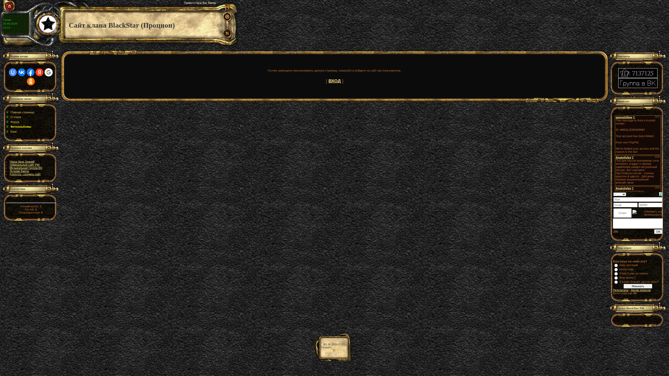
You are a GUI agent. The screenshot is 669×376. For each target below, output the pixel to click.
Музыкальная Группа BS (26, 167)
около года (626, 269)
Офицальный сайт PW (24, 164)
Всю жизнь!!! (627, 277)
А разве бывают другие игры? (639, 281)
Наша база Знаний (22, 161)
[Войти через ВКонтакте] (22, 72)
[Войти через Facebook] (30, 72)
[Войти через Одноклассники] (31, 81)
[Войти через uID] (13, 72)
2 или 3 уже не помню (633, 273)
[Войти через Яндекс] (39, 72)
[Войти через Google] (48, 72)
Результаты (620, 290)
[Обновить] (660, 193)
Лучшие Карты (19, 171)
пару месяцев (628, 265)
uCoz (338, 350)
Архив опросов (641, 290)
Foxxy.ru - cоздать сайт (25, 174)
